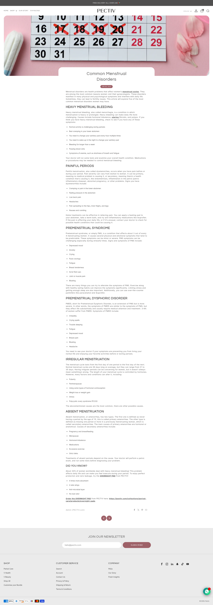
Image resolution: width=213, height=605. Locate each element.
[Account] (196, 10)
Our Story (112, 573)
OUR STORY (23, 10)
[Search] (207, 10)
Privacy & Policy (62, 581)
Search (59, 569)
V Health (7, 573)
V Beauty (7, 577)
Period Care (8, 569)
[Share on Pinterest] (142, 510)
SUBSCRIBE (137, 545)
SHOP (12, 10)
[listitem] (106, 3)
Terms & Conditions (64, 589)
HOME (6, 10)
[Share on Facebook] (134, 510)
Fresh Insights (114, 577)
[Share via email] (146, 510)
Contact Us (60, 577)
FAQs (110, 569)
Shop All (7, 581)
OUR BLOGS (35, 10)
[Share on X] (138, 510)
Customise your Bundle (13, 585)
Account (59, 573)
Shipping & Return (63, 585)
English (186, 11)
